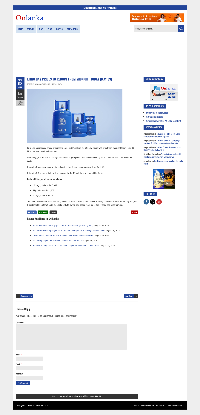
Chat (41, 29)
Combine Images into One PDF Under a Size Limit (163, 120)
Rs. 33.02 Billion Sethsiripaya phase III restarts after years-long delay (63, 225)
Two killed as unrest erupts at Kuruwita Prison (163, 162)
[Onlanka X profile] (152, 200)
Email (18, 364)
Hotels (59, 29)
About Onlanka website (144, 405)
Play (49, 29)
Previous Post (26, 296)
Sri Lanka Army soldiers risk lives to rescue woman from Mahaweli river (162, 155)
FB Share (32, 212)
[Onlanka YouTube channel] (159, 200)
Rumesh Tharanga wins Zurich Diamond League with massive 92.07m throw (66, 245)
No (20, 93)
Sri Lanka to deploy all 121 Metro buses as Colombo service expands (162, 135)
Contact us (72, 29)
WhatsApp (43, 212)
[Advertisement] (100, 55)
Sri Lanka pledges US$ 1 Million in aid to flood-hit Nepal (57, 240)
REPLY (134, 212)
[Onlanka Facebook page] (146, 200)
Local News (20, 103)
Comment (20, 97)
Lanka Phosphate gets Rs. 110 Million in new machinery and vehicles (63, 235)
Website (19, 373)
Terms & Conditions (176, 405)
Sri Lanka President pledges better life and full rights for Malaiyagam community (68, 230)
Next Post (129, 296)
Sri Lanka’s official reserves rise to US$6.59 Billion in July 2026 (162, 148)
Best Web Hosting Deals (154, 116)
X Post (53, 212)
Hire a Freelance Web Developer (157, 112)
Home (20, 29)
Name (19, 354)
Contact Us (160, 405)
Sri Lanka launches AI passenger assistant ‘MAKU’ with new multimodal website (162, 142)
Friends (30, 29)
